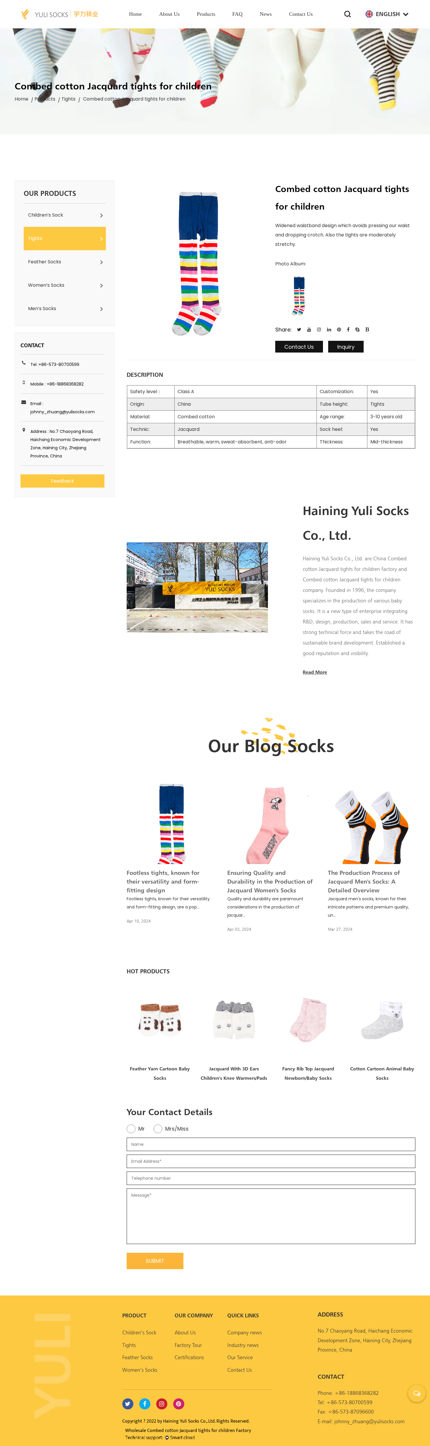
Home (135, 14)
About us (169, 14)
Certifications (189, 1357)
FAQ (237, 14)
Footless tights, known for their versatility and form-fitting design (163, 881)
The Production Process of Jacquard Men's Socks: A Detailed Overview (364, 881)
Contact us (301, 14)
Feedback (62, 481)
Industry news (243, 1345)
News (266, 14)
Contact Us (299, 346)
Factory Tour (188, 1345)
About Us (185, 1332)
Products (206, 14)
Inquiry (346, 346)
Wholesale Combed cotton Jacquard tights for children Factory (188, 1431)
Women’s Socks (46, 285)
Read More (315, 672)
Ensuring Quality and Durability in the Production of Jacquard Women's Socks (270, 881)
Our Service (240, 1357)
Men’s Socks (42, 308)
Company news (244, 1332)
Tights (68, 99)
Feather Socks (44, 261)
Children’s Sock (45, 215)
